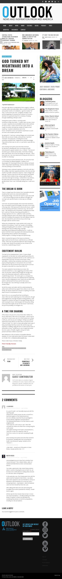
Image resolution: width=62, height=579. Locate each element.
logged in (11, 511)
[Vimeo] (52, 1)
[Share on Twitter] (31, 77)
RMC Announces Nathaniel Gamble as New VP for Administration (10, 37)
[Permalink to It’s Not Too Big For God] (31, 44)
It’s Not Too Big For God (30, 35)
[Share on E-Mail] (34, 79)
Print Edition (46, 562)
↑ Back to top (57, 575)
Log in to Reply (24, 408)
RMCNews (6, 40)
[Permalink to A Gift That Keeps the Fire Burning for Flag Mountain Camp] (51, 46)
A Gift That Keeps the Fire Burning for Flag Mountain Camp (51, 37)
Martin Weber (10, 456)
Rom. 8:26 (22, 266)
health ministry (13, 348)
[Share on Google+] (34, 77)
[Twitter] (49, 1)
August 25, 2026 (13, 40)
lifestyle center (22, 348)
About (44, 557)
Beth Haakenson (5, 348)
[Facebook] (42, 1)
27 (26, 266)
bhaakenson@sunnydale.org (19, 338)
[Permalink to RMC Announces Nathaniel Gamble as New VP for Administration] (11, 46)
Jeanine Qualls (27, 37)
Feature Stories (6, 56)
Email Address (27, 531)
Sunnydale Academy (6, 350)
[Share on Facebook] (28, 77)
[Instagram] (45, 1)
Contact (44, 560)
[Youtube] (55, 1)
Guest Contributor (49, 40)
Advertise (45, 565)
